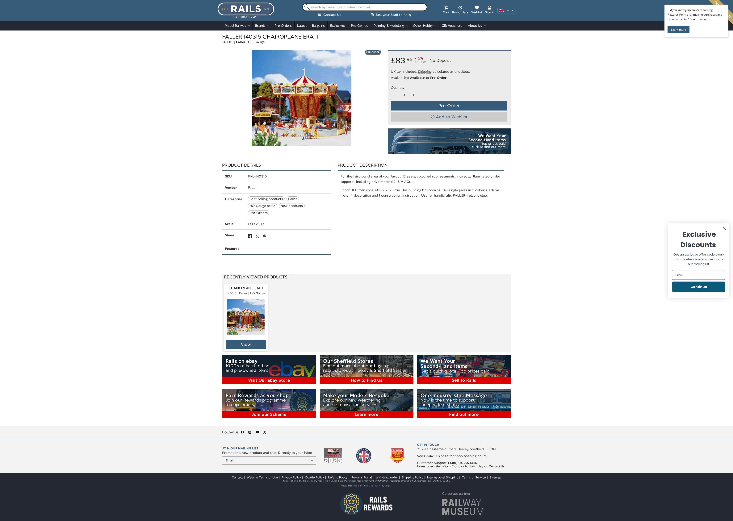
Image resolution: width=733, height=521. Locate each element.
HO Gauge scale (262, 205)
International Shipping (442, 477)
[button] (446, 10)
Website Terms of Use (262, 477)
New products (292, 205)
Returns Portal (361, 477)
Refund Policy (338, 477)
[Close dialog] (724, 228)
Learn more (678, 29)
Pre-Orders (259, 212)
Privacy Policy (291, 477)
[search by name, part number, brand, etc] (306, 7)
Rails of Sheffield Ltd (362, 486)
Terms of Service (474, 477)
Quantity (397, 87)
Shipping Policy (412, 477)
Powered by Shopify (383, 486)
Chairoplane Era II (246, 288)
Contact (237, 477)
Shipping (425, 71)
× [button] (726, 8)
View (246, 344)
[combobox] (364, 7)
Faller (240, 42)
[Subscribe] (312, 460)
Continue (698, 286)
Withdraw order (387, 477)
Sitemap (495, 477)
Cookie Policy (314, 477)
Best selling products (266, 199)
